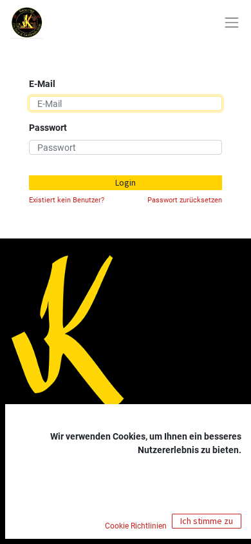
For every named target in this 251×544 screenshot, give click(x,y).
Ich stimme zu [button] (206, 521)
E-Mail (42, 84)
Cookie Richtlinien (137, 525)
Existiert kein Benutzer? (66, 200)
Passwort (48, 127)
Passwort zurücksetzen (184, 200)
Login (125, 182)
